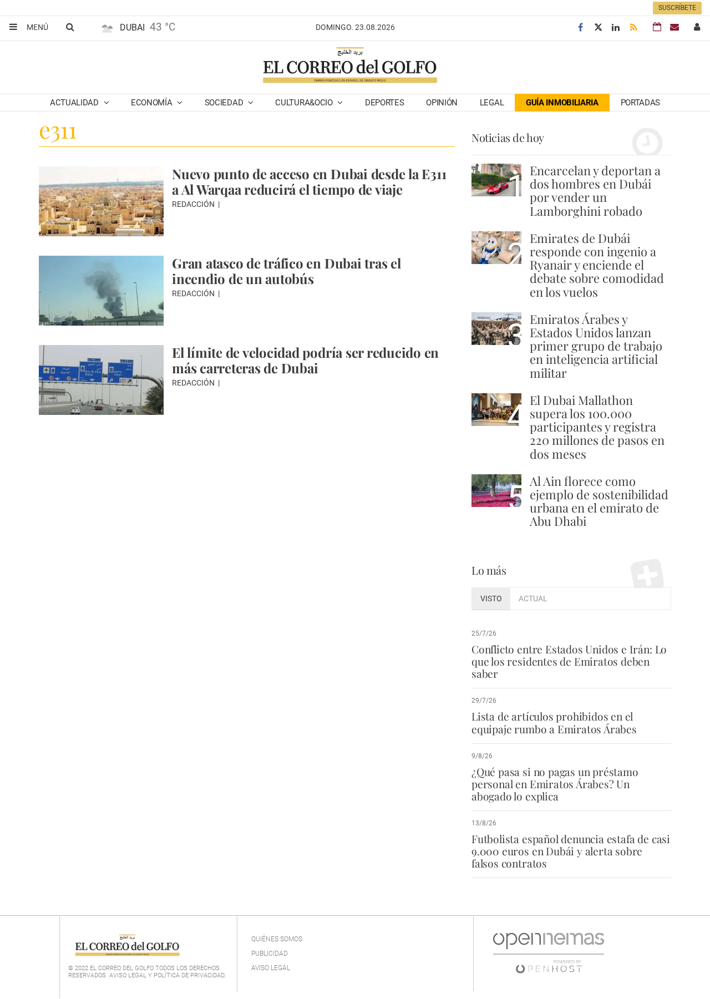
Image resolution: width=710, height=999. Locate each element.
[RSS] (633, 27)
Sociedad (225, 103)
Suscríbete (677, 8)
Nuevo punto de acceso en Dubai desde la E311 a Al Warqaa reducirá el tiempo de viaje (309, 181)
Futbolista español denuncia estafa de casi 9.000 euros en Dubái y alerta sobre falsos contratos (570, 850)
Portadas (641, 103)
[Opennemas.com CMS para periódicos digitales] (548, 953)
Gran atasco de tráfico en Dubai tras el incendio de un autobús (286, 270)
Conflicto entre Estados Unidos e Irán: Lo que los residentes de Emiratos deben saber (569, 661)
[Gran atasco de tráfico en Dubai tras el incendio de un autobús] (101, 291)
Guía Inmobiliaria (562, 103)
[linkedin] (616, 27)
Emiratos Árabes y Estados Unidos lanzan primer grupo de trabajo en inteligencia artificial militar (596, 346)
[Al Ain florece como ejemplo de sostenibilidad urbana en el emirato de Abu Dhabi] (496, 490)
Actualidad (75, 103)
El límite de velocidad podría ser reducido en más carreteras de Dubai (305, 360)
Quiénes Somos (276, 939)
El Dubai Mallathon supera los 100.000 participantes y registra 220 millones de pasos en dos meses (597, 427)
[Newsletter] (674, 27)
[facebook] (580, 27)
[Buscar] (70, 26)
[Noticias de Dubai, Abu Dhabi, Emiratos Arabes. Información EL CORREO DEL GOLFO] (349, 66)
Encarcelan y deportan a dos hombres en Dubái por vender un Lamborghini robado (595, 190)
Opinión (442, 103)
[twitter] (598, 27)
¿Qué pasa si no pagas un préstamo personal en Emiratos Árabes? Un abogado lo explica (554, 783)
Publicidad (269, 953)
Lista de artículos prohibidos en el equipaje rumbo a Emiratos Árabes (554, 722)
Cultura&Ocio (304, 103)
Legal (492, 103)
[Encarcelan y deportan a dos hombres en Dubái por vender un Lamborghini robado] (496, 180)
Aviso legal (270, 968)
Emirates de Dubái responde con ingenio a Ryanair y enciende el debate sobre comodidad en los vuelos (597, 265)
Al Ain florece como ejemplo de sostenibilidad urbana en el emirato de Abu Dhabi (599, 501)
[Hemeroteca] (657, 27)
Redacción (194, 204)
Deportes (384, 103)
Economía (152, 103)
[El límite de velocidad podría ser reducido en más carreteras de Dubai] (101, 380)
